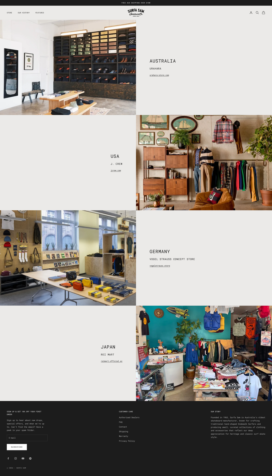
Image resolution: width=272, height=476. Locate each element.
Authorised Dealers (129, 417)
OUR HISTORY (24, 12)
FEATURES (39, 12)
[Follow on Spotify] (30, 458)
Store (9, 12)
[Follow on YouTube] (23, 458)
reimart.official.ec (111, 361)
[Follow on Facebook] (8, 458)
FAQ (120, 422)
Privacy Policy (127, 441)
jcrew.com (116, 170)
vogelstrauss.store (160, 265)
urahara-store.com (159, 75)
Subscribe (17, 447)
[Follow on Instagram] (15, 458)
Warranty (123, 436)
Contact (123, 426)
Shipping (123, 431)
